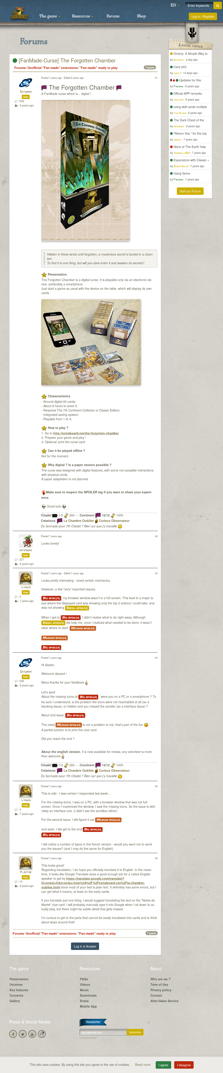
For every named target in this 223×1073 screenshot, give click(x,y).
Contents (16, 995)
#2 (156, 536)
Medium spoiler (83, 628)
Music (84, 990)
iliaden (25, 587)
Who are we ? (160, 979)
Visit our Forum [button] (190, 191)
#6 (156, 858)
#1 (156, 77)
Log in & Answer (85, 946)
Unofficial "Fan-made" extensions (52, 67)
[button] (175, 5)
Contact (156, 995)
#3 (156, 573)
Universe (16, 984)
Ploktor (25, 872)
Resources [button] (81, 16)
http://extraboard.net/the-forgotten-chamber (86, 433)
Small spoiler (77, 608)
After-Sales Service (164, 1001)
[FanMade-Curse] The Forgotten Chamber (66, 60)
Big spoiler (51, 598)
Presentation (19, 979)
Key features (19, 990)
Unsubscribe (88, 1037)
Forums (113, 16)
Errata (84, 1001)
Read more (143, 1064)
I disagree (184, 1065)
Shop (141, 16)
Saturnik (26, 92)
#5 (156, 786)
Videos (85, 984)
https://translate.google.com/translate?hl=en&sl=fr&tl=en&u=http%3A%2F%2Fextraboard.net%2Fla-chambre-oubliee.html (93, 882)
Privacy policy (160, 990)
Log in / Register (203, 16)
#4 (156, 657)
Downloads (88, 995)
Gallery (15, 1001)
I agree (163, 1065)
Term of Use (159, 984)
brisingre (25, 550)
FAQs (84, 979)
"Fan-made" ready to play (98, 67)
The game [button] (48, 16)
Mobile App (88, 1006)
